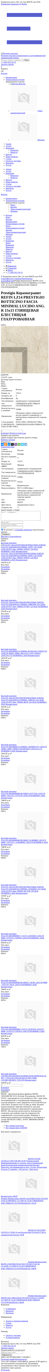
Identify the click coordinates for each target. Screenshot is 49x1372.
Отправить (6, 534)
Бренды (9, 155)
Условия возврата (13, 1338)
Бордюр (10, 281)
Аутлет (8, 146)
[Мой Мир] (9, 444)
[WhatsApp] (19, 444)
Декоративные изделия (15, 228)
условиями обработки (23, 530)
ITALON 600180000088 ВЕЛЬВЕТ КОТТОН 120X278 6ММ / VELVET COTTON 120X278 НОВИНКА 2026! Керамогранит (23, 796)
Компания (10, 148)
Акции (8, 144)
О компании (11, 1309)
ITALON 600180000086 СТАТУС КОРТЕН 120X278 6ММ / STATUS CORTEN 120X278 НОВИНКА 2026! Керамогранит (23, 1031)
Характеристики (7, 447)
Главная (4, 279)
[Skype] (22, 444)
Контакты (10, 163)
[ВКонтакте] (2, 444)
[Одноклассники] (5, 444)
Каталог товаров (14, 279)
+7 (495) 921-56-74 (8, 62)
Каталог (4, 194)
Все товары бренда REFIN (16, 1128)
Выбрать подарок (8, 440)
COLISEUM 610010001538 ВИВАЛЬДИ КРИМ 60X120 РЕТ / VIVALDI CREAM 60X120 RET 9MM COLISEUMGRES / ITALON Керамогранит (23, 1078)
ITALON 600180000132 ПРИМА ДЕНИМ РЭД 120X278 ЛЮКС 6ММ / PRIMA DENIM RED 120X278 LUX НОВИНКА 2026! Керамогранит (24, 749)
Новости (13, 152)
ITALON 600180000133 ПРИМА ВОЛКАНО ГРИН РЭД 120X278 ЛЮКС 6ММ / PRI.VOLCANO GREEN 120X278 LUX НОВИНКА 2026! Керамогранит (24, 653)
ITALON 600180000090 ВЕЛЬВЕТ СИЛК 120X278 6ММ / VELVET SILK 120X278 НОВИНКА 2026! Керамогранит (24, 985)
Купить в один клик (18, 433)
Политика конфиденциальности (14, 1359)
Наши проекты (12, 157)
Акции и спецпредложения (17, 1321)
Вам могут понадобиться (11, 536)
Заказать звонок (7, 64)
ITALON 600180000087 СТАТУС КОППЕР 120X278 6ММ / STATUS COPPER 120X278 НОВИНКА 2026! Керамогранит (22, 938)
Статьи (8, 159)
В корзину (5, 433)
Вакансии (14, 150)
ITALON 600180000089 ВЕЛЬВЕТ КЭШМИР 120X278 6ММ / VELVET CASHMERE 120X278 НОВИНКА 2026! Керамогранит (24, 842)
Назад (12, 205)
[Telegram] (25, 444)
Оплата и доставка (13, 161)
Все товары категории (15, 1126)
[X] (12, 444)
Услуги (8, 165)
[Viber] (15, 444)
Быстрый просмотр (9, 543)
